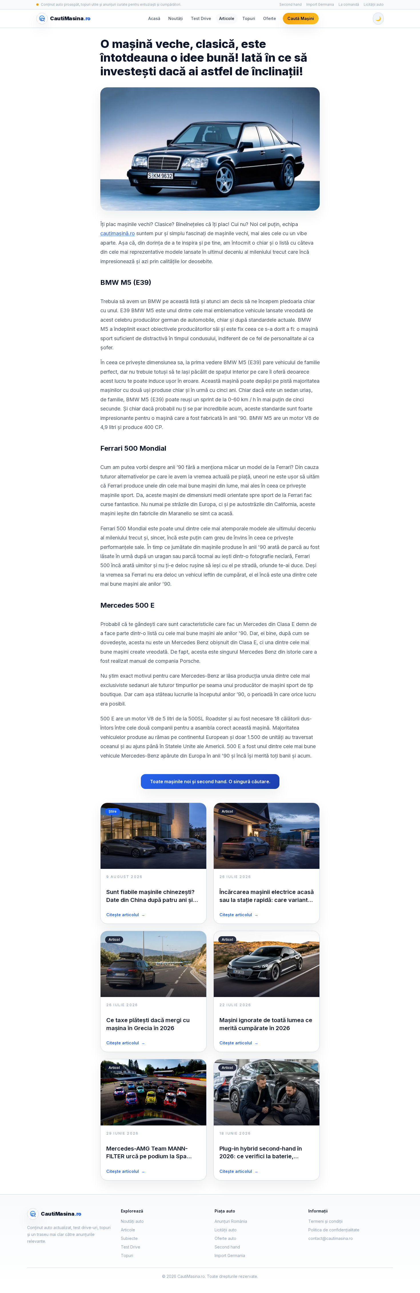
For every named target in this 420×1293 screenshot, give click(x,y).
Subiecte (129, 1238)
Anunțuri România (231, 1221)
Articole (226, 18)
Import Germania (320, 4)
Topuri (248, 18)
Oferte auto (225, 1238)
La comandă (349, 4)
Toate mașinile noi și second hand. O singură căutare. (210, 781)
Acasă (154, 18)
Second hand (290, 4)
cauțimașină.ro (117, 233)
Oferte (269, 18)
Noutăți (175, 18)
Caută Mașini (300, 18)
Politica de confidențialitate (333, 1229)
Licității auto (374, 4)
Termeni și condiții (325, 1221)
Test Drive (201, 18)
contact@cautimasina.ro (330, 1238)
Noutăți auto (132, 1221)
